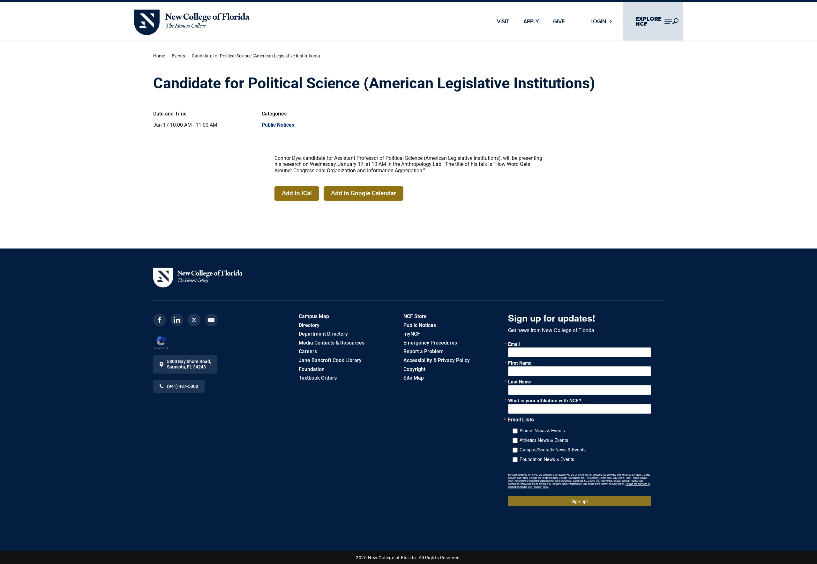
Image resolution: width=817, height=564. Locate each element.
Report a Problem (423, 351)
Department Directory (323, 334)
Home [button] (159, 55)
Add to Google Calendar (363, 193)
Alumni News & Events (542, 430)
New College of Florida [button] (159, 12)
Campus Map (314, 316)
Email (514, 344)
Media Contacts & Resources (331, 343)
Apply (531, 21)
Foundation (312, 369)
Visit (503, 21)
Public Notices (278, 125)
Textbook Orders (318, 378)
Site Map (413, 378)
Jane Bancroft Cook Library (330, 360)
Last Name (519, 381)
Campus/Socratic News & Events (553, 449)
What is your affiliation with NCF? (544, 400)
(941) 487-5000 (182, 386)
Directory (309, 325)
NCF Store (415, 316)
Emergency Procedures (430, 343)
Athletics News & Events (544, 440)
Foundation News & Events (547, 459)
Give (559, 21)
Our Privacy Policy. (538, 486)
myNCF (411, 334)
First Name (519, 362)
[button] (198, 277)
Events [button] (178, 55)
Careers (308, 351)
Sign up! (579, 501)
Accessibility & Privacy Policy (436, 360)
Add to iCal (297, 193)
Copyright (414, 369)
